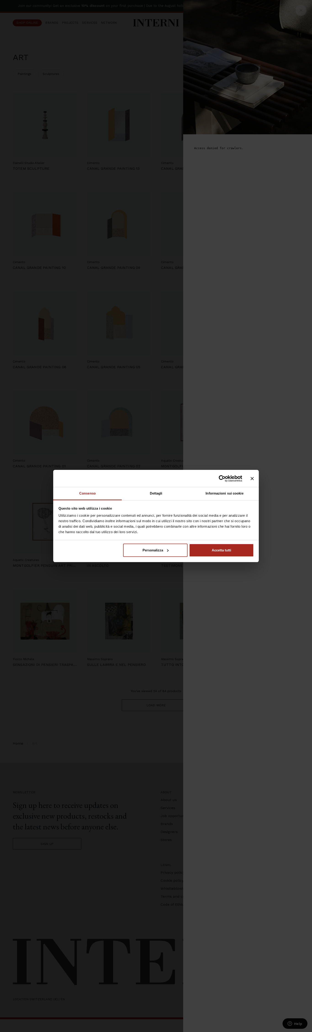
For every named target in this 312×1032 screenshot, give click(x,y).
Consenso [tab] (87, 493)
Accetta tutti (221, 550)
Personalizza (153, 550)
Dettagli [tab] (156, 493)
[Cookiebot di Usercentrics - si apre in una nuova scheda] (222, 478)
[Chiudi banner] (252, 478)
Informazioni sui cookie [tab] (224, 493)
